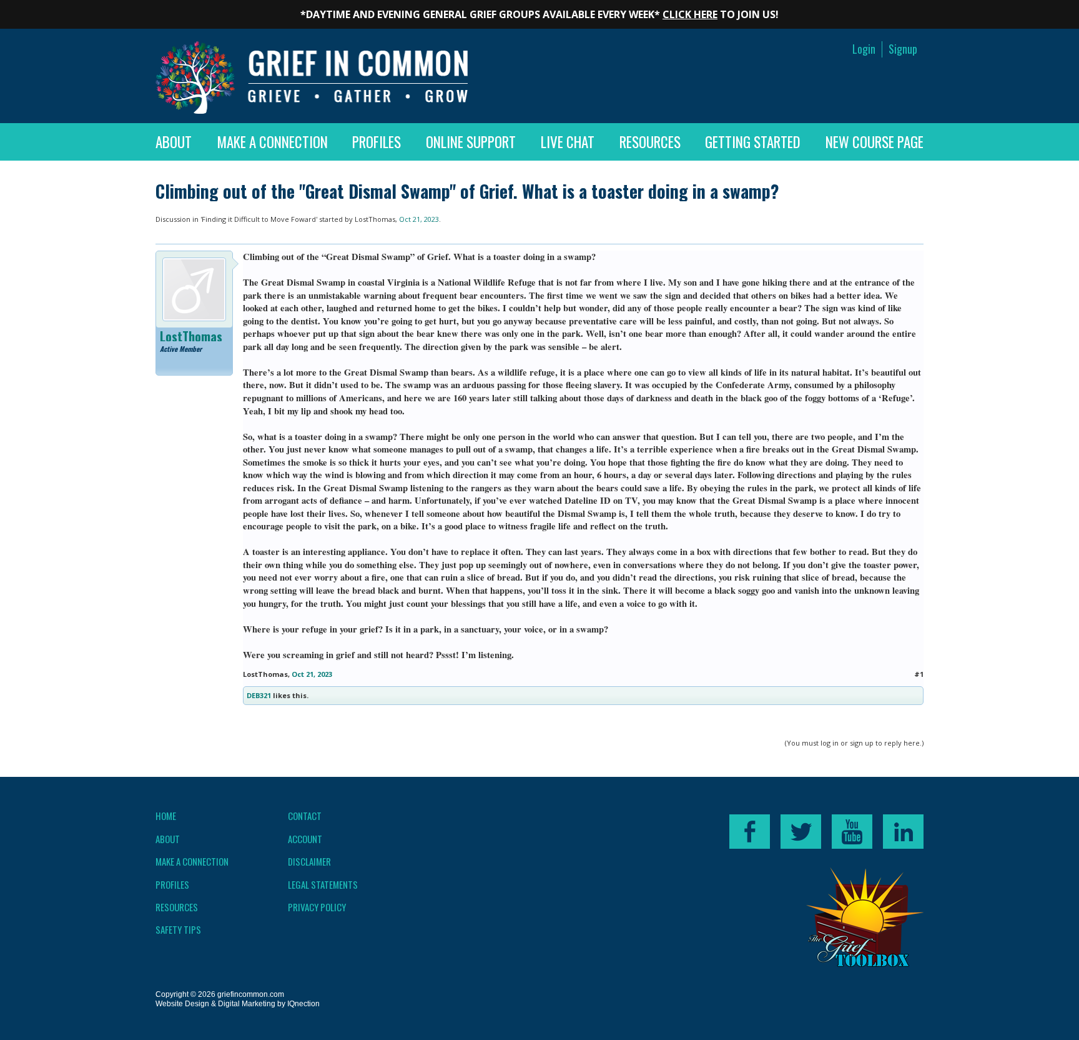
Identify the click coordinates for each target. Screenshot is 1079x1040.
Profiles (376, 141)
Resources (650, 141)
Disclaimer (309, 861)
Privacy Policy (317, 907)
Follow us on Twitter (801, 831)
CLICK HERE (690, 14)
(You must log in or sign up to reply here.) (854, 743)
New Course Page (874, 141)
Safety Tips (178, 929)
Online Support (471, 141)
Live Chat (567, 141)
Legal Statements (323, 884)
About (173, 141)
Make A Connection (272, 141)
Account (305, 839)
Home (165, 815)
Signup (903, 49)
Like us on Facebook (749, 831)
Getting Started (753, 141)
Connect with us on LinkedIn (903, 831)
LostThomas (375, 219)
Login (863, 49)
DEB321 (259, 695)
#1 (919, 674)
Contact (305, 815)
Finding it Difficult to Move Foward (259, 219)
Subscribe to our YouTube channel (852, 831)
